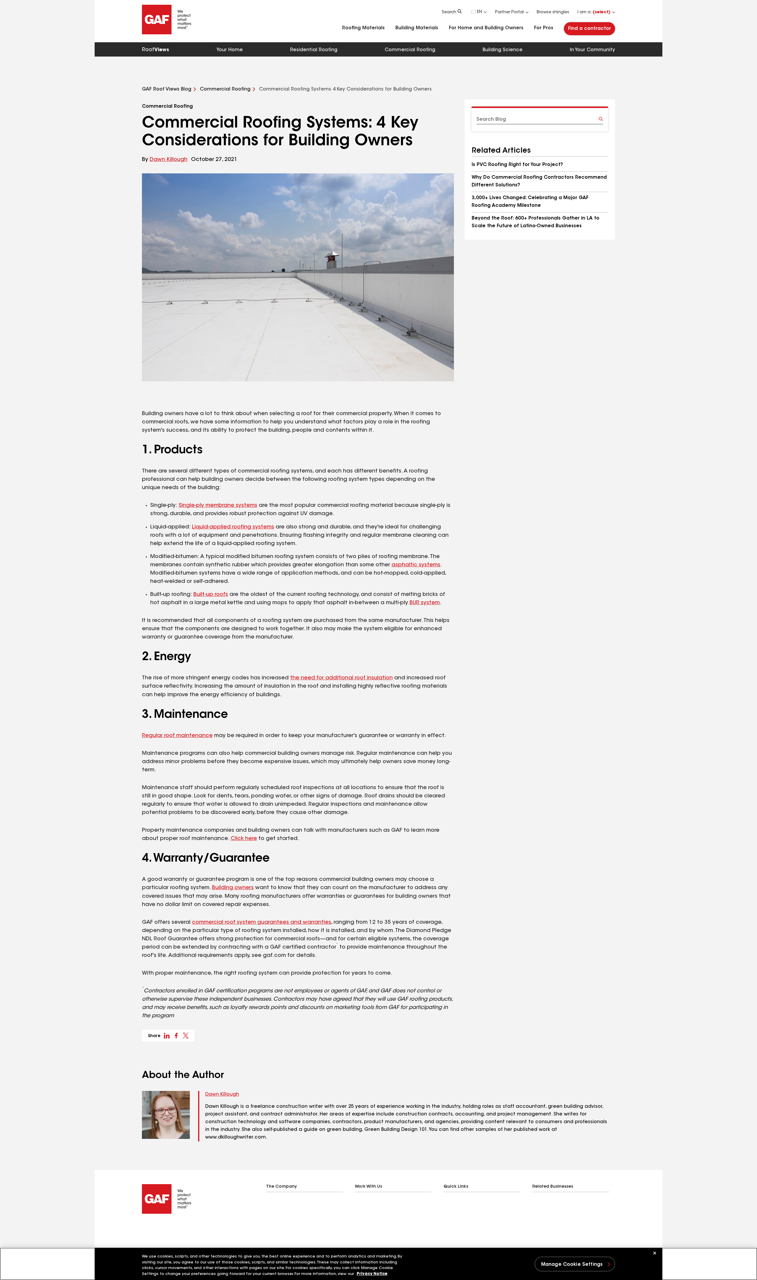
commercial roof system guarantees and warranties (261, 922)
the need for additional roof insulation (341, 678)
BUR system (425, 603)
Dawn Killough (168, 159)
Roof (155, 50)
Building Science (503, 50)
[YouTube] (179, 1229)
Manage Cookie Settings (572, 1264)
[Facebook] (144, 1229)
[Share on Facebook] (176, 1036)
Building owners (233, 888)
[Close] (654, 1253)
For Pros (543, 28)
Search (449, 12)
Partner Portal (509, 12)
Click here (244, 838)
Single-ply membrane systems (218, 505)
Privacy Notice (372, 1274)
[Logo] (167, 33)
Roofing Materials (363, 28)
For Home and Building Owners (486, 28)
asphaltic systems (416, 565)
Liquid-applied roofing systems (233, 527)
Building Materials (416, 28)
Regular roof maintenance (177, 736)
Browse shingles (553, 12)
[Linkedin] (156, 1229)
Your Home (229, 50)
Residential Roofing (313, 50)
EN (479, 12)
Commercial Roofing (410, 50)
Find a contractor (589, 28)
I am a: (594, 12)
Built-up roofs (210, 594)
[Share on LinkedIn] (167, 1036)
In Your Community (592, 50)
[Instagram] (168, 1229)
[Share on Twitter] (186, 1036)
